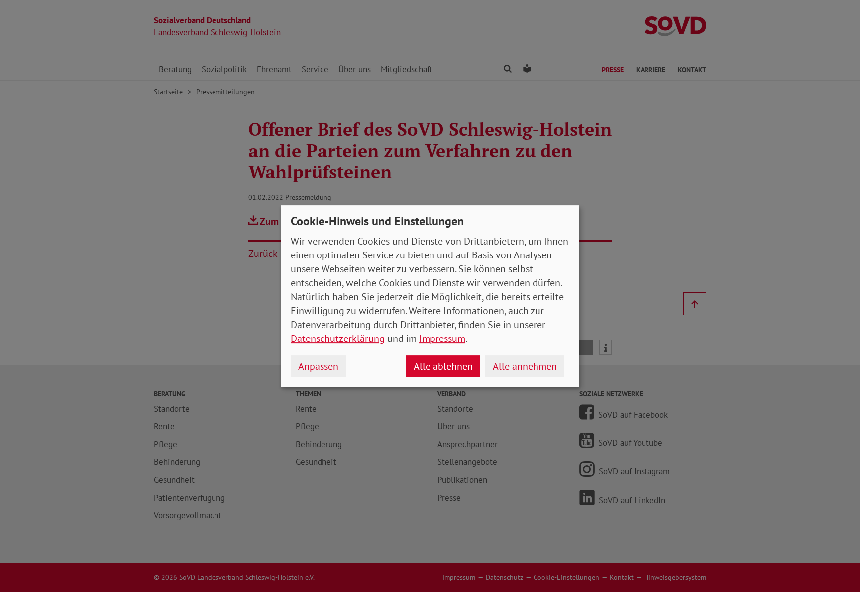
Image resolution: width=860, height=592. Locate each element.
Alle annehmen (525, 366)
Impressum (442, 338)
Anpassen (318, 366)
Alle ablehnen (443, 366)
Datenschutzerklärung (338, 338)
